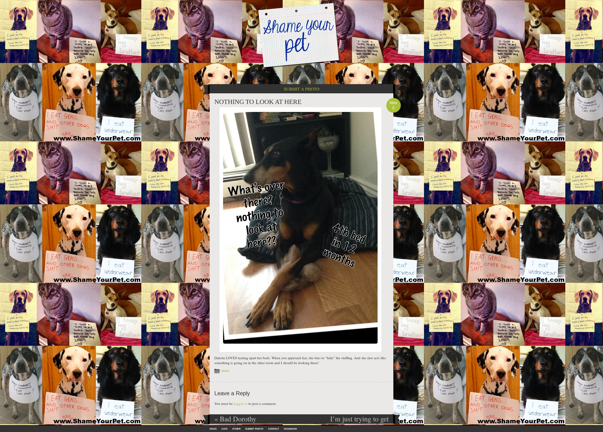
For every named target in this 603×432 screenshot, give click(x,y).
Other (236, 429)
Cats (224, 429)
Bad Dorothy (235, 418)
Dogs (225, 371)
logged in (241, 403)
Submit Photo (254, 429)
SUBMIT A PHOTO (301, 89)
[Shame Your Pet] (301, 35)
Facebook (290, 429)
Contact (273, 429)
